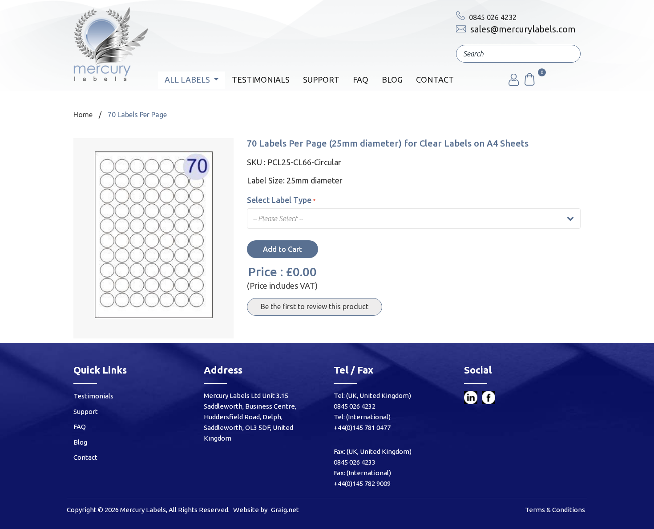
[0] (529, 83)
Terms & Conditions (555, 509)
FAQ (360, 79)
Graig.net (285, 509)
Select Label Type (279, 199)
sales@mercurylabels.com (522, 29)
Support (321, 79)
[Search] (567, 54)
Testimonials (261, 79)
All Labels (188, 79)
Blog (392, 79)
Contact (435, 79)
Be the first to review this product (314, 306)
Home (83, 115)
